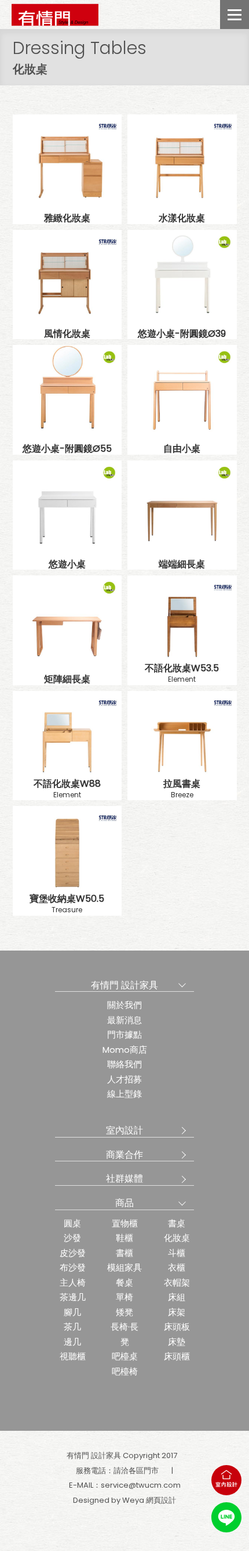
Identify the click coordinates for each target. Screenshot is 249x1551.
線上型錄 (124, 1094)
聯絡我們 (124, 1064)
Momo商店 (124, 1049)
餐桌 (124, 1282)
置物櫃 (125, 1223)
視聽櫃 (73, 1356)
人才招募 (124, 1079)
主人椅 (73, 1282)
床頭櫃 (177, 1356)
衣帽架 (177, 1282)
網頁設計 (161, 1500)
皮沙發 (73, 1253)
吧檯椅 (125, 1371)
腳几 (72, 1312)
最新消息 (124, 1020)
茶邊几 (73, 1297)
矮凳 (124, 1312)
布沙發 (73, 1267)
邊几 (72, 1342)
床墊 (176, 1342)
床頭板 (177, 1326)
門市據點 (124, 1034)
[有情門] (55, 15)
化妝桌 (177, 1238)
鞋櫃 (124, 1238)
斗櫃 (176, 1253)
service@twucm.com (141, 1485)
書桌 (176, 1223)
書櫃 (124, 1253)
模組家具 (124, 1267)
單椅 (124, 1297)
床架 (176, 1312)
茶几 (72, 1326)
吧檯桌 (125, 1356)
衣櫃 (176, 1267)
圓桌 (72, 1223)
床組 (176, 1297)
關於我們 (124, 1005)
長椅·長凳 (124, 1334)
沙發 (72, 1238)
